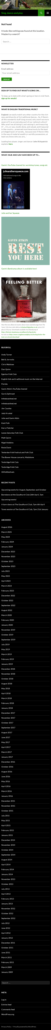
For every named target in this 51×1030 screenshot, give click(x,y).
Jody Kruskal (6, 413)
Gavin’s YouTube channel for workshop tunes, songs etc (24, 165)
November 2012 (8, 908)
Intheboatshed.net (9, 398)
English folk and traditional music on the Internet (21, 379)
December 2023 (8, 551)
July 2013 (5, 889)
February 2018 (7, 703)
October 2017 (7, 723)
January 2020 (7, 625)
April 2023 (5, 581)
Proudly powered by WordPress (24, 1027)
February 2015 (7, 830)
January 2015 (7, 835)
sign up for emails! (9, 98)
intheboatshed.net (9, 403)
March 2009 (6, 967)
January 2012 (7, 938)
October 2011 (7, 947)
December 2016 (8, 762)
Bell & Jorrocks (7, 359)
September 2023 (8, 566)
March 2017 (6, 752)
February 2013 (7, 899)
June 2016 (5, 776)
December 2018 (8, 669)
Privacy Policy (6, 1027)
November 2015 (8, 806)
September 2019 (8, 639)
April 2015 (5, 825)
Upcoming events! (9, 499)
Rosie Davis (6, 447)
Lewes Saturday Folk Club (12, 433)
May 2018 (5, 688)
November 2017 (8, 718)
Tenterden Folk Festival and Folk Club (17, 452)
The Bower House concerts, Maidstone (17, 457)
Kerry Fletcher (7, 428)
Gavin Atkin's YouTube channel (14, 389)
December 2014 (8, 840)
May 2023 (5, 576)
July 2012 (5, 923)
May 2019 (5, 649)
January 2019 (7, 664)
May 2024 (5, 537)
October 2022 (7, 600)
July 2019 (5, 644)
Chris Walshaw (7, 364)
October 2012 (7, 913)
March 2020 (6, 615)
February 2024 (7, 542)
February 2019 (7, 659)
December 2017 (8, 713)
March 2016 (6, 791)
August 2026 (6, 527)
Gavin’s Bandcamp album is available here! (19, 268)
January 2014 (7, 874)
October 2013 (7, 884)
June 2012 (5, 928)
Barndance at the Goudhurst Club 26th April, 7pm (22, 494)
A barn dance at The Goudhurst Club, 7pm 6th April (23, 504)
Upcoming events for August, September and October (23, 490)
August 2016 (6, 771)
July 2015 (5, 815)
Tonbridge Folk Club (9, 462)
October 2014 (7, 850)
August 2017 (6, 732)
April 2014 (5, 864)
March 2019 (6, 654)
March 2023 (6, 586)
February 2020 (7, 620)
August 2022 (6, 610)
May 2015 (5, 820)
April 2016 (5, 786)
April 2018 (5, 693)
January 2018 (7, 708)
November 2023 (8, 556)
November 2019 (8, 630)
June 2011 (5, 952)
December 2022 (8, 595)
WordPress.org (7, 1014)
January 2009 (7, 972)
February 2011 (7, 962)
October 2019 (7, 635)
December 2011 (8, 943)
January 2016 (7, 796)
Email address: (7, 69)
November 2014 (8, 845)
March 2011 (6, 957)
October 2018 (7, 679)
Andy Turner (6, 354)
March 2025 (6, 532)
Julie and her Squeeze (10, 213)
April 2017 (5, 747)
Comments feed (8, 1009)
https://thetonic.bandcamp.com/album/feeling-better (18, 332)
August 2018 (6, 683)
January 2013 (7, 903)
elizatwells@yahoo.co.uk (29, 327)
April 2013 (5, 894)
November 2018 (8, 674)
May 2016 (5, 781)
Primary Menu (47, 13)
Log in (3, 999)
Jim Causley (6, 408)
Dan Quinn (6, 369)
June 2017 (5, 737)
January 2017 (7, 757)
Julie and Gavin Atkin (10, 418)
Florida (4, 384)
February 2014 (7, 869)
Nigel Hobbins (7, 442)
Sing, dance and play (12, 12)
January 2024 (7, 546)
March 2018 (6, 698)
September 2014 (8, 855)
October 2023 (7, 561)
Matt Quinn (6, 438)
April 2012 (5, 933)
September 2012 (8, 918)
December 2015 (8, 801)
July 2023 (5, 571)
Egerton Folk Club (9, 374)
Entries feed (6, 1004)
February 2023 (7, 591)
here (11, 144)
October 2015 (7, 811)
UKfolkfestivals (7, 472)
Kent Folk (5, 423)
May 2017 (5, 742)
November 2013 (8, 879)
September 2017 (8, 727)
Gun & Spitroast (8, 394)
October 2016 (7, 767)
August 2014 (6, 859)
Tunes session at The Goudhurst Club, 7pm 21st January (24, 509)
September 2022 (8, 605)
